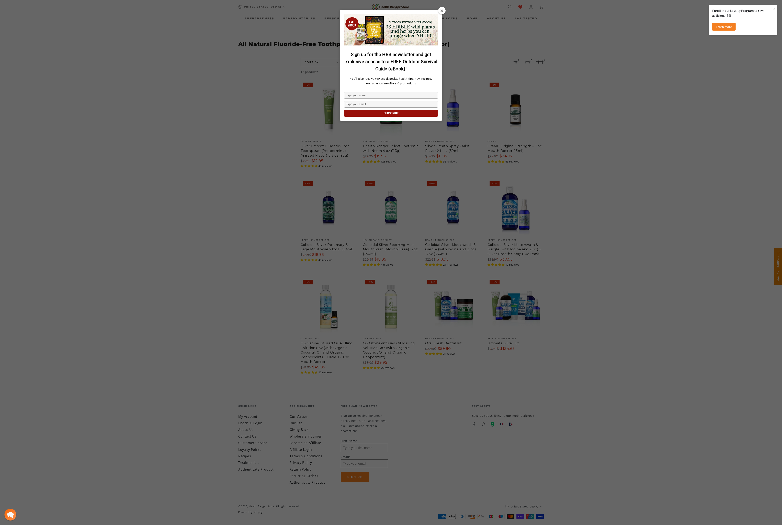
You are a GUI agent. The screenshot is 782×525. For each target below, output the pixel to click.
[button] (10, 515)
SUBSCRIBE (391, 113)
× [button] (774, 8)
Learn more (724, 27)
